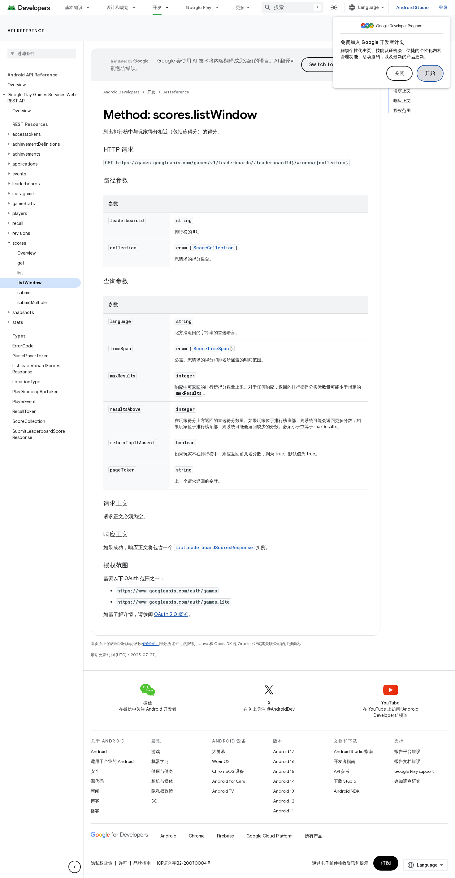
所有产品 (313, 836)
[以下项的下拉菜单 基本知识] (90, 7)
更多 (240, 7)
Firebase (225, 836)
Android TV (223, 791)
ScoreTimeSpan (211, 348)
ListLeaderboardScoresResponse (214, 547)
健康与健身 (162, 771)
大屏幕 (218, 751)
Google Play (199, 7)
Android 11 (283, 811)
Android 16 (284, 761)
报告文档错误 (407, 761)
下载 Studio (345, 781)
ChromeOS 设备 (228, 771)
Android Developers (121, 92)
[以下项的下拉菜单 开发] (170, 7)
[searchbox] (41, 53)
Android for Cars (228, 781)
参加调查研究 (407, 781)
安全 (95, 771)
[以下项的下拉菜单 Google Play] (220, 7)
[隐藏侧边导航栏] (74, 867)
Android (99, 751)
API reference (26, 30)
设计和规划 (117, 7)
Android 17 (283, 751)
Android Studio (412, 7)
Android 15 (283, 771)
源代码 (97, 781)
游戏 (155, 751)
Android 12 (283, 801)
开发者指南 (344, 761)
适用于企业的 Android (112, 761)
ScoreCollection (213, 248)
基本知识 (73, 7)
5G (154, 801)
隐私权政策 (162, 791)
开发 (157, 7)
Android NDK (346, 791)
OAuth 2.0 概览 (171, 614)
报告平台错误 (407, 751)
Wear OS (221, 761)
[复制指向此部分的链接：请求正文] (134, 504)
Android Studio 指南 (353, 751)
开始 (430, 73)
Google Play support (414, 771)
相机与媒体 (162, 781)
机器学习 (160, 761)
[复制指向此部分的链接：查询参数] (134, 282)
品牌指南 (142, 863)
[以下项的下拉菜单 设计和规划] (136, 7)
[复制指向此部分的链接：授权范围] (134, 566)
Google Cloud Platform (269, 836)
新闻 (95, 791)
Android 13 (283, 791)
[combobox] (292, 7)
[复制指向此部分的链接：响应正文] (134, 535)
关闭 (399, 73)
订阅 (386, 863)
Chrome (197, 836)
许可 (123, 863)
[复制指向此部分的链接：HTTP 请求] (140, 150)
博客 (95, 801)
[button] (40, 98)
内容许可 (151, 643)
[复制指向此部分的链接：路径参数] (134, 181)
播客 (95, 811)
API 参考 (341, 771)
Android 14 (284, 781)
